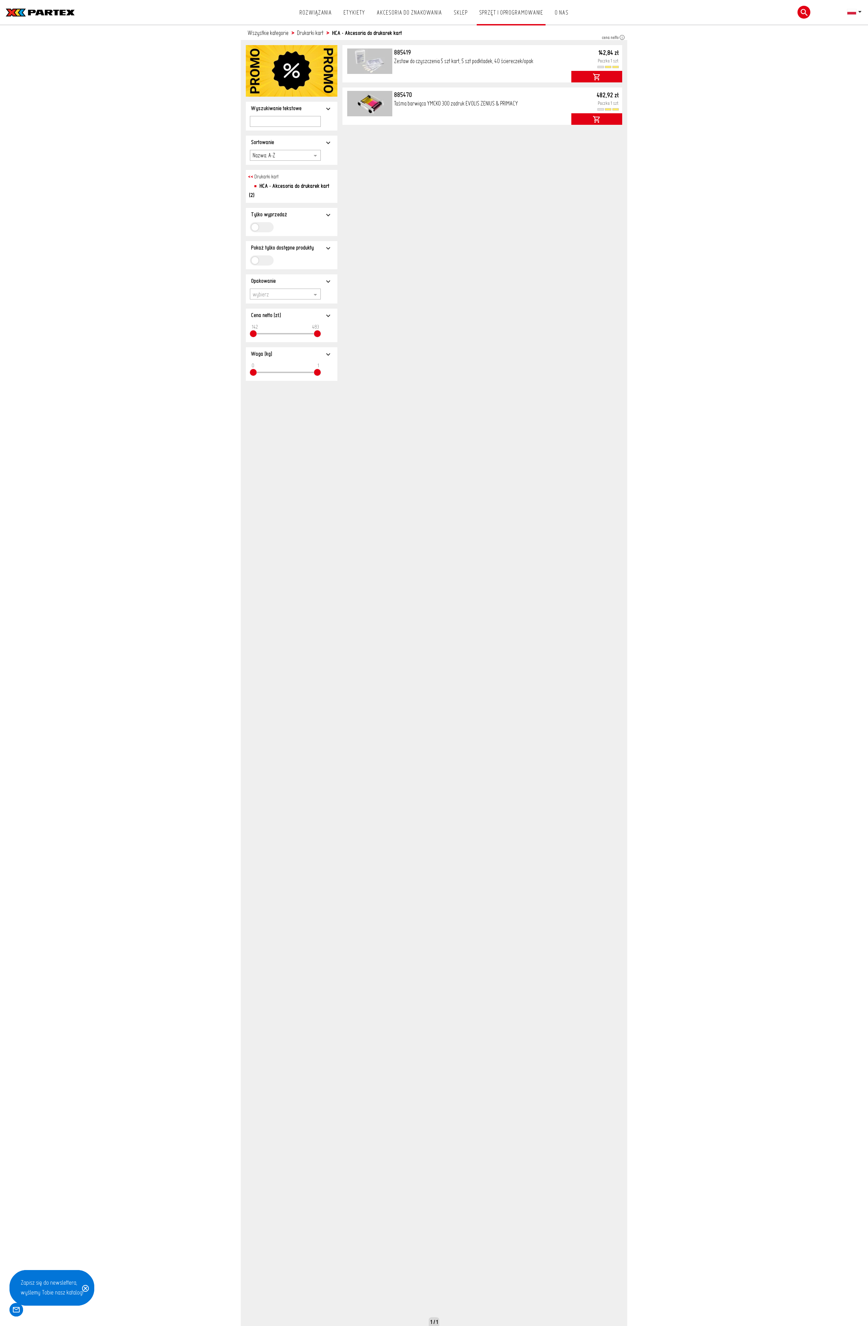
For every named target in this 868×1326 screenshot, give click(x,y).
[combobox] (285, 155)
